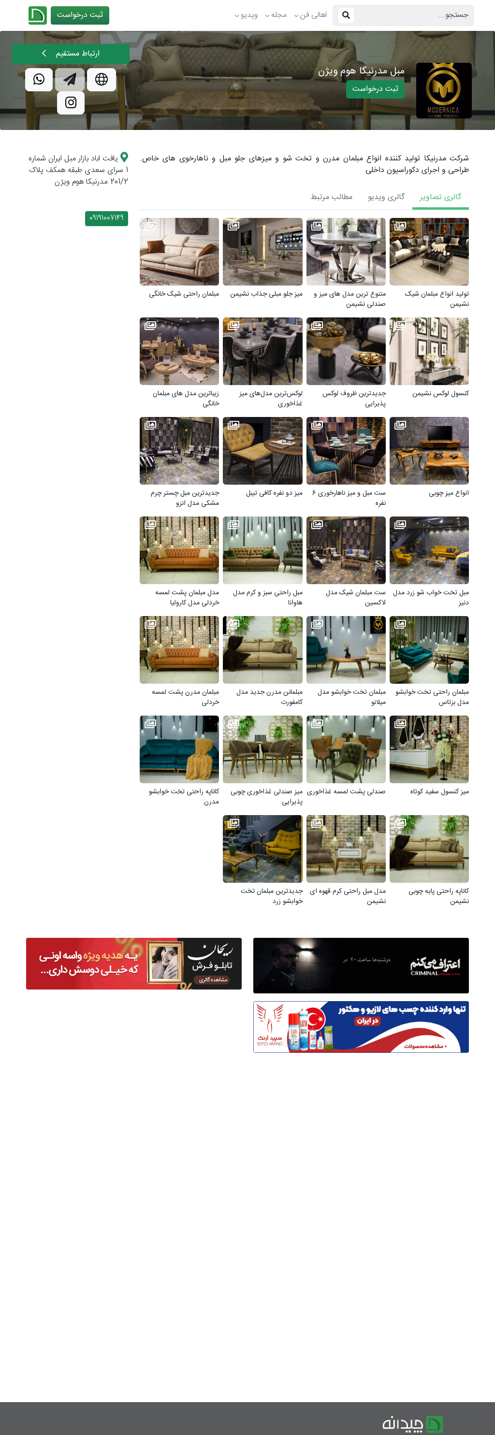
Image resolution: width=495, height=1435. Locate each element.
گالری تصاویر (440, 197)
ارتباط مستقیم (77, 53)
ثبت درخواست (80, 15)
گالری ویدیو (386, 197)
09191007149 (106, 218)
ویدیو (249, 15)
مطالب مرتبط (331, 197)
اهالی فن (313, 15)
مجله (279, 15)
